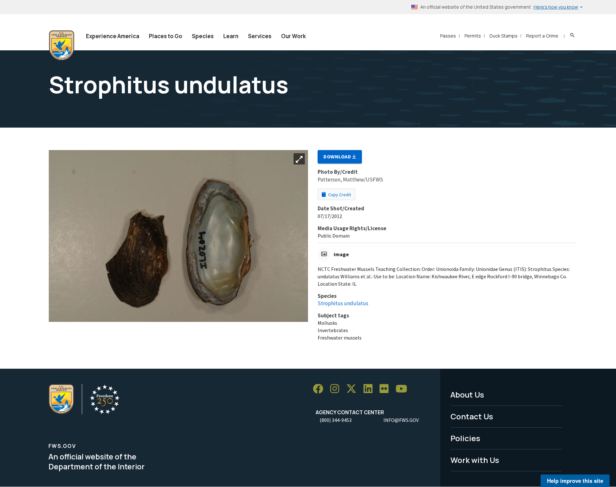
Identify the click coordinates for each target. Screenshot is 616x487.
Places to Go (165, 36)
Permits (473, 36)
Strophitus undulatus (343, 303)
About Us (467, 394)
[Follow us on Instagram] (337, 389)
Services (259, 36)
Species (203, 36)
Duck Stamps (504, 36)
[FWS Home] (61, 45)
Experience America (112, 36)
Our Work (293, 36)
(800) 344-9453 (336, 420)
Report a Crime (542, 36)
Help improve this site (575, 480)
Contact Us (471, 416)
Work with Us (474, 460)
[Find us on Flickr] (386, 389)
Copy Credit (339, 194)
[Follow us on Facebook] (320, 389)
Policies (465, 438)
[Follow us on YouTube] (404, 389)
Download (337, 156)
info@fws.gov (401, 420)
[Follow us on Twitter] (353, 389)
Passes (448, 36)
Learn (230, 36)
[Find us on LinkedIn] (370, 389)
